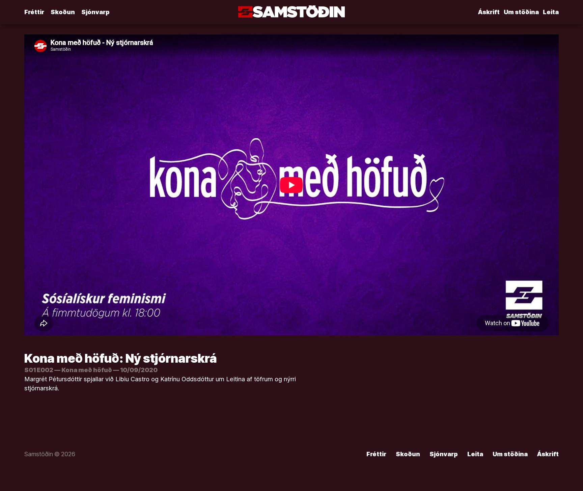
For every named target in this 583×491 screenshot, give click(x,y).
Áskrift (489, 12)
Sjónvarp (95, 12)
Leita (551, 12)
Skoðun (63, 12)
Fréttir (34, 12)
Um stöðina (521, 12)
